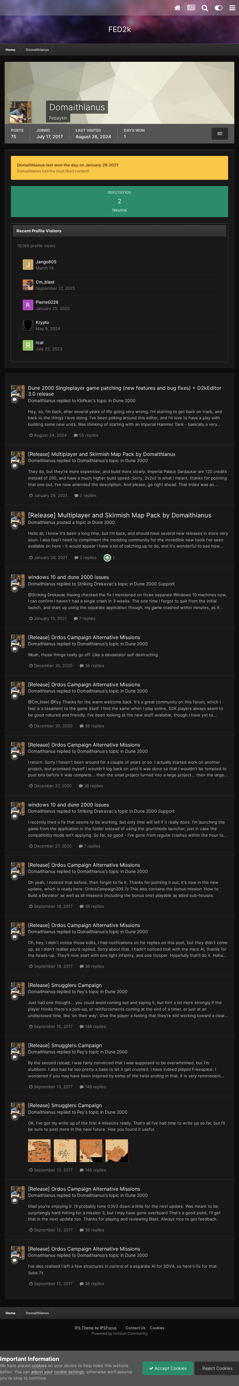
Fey (80, 991)
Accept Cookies (170, 1368)
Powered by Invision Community (119, 1333)
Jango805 (46, 261)
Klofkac (84, 400)
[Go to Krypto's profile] (28, 325)
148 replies (95, 1026)
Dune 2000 (124, 400)
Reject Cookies (216, 1368)
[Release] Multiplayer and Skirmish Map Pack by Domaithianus (101, 454)
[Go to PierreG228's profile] (28, 305)
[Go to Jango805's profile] (28, 264)
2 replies (87, 495)
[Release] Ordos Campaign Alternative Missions (84, 637)
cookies (39, 1365)
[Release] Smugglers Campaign (65, 985)
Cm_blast (45, 281)
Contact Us (135, 1327)
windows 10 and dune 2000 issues (68, 577)
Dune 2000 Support (154, 583)
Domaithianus (41, 400)
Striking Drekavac (95, 583)
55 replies (88, 435)
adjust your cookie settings (57, 1371)
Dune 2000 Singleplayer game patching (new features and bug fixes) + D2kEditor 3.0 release (124, 391)
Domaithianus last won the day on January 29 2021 (67, 164)
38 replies (94, 665)
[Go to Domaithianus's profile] (18, 392)
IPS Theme (84, 1327)
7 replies (87, 618)
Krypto (42, 322)
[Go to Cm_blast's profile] (28, 284)
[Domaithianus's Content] (220, 134)
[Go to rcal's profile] (28, 345)
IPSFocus (108, 1327)
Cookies (157, 1327)
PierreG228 (47, 302)
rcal (39, 342)
